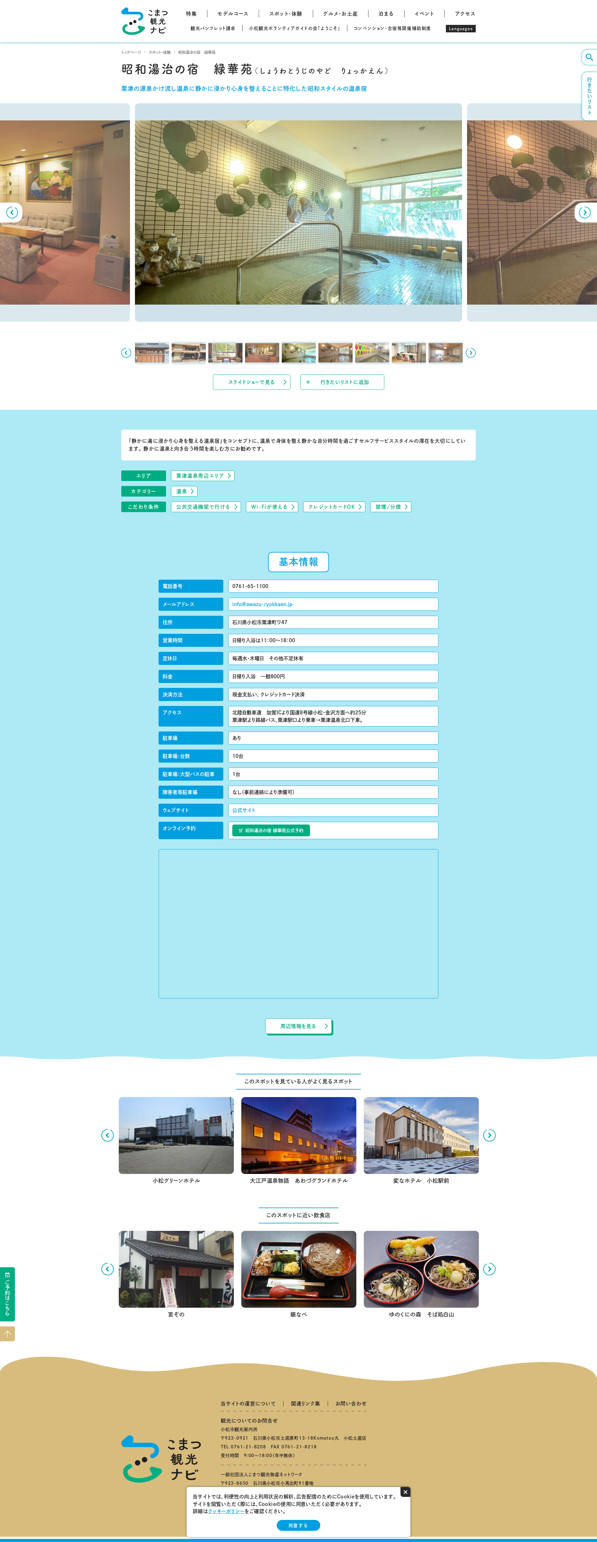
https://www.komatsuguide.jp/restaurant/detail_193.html (421, 1236)
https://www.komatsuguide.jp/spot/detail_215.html (176, 1102)
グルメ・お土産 (340, 13)
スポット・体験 (286, 13)
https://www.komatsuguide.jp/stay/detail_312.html (298, 1102)
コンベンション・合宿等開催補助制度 (392, 28)
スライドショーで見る (251, 382)
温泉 (181, 491)
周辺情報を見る (298, 1026)
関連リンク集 (305, 1403)
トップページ (131, 52)
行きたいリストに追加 (345, 382)
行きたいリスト (589, 96)
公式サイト (243, 810)
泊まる (386, 13)
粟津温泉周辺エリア (200, 475)
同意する (298, 1525)
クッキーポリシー (226, 1511)
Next (586, 212)
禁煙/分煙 (388, 506)
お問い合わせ (351, 1403)
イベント (424, 13)
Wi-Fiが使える (269, 506)
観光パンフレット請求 (213, 28)
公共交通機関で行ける (203, 506)
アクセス (465, 13)
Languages (461, 28)
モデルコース (233, 13)
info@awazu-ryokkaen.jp (262, 604)
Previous (11, 212)
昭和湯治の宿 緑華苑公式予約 (274, 830)
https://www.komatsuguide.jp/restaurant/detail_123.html (176, 1236)
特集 (191, 13)
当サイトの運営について (248, 1403)
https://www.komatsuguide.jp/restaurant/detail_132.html (298, 1236)
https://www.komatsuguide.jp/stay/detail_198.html (421, 1102)
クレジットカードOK (331, 506)
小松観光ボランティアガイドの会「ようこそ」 (294, 28)
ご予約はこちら (7, 1298)
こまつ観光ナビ (144, 21)
